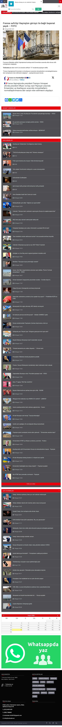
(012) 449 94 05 (8, 709)
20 (38, 627)
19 (28, 627)
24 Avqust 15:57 (18, 360)
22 (52, 627)
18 (21, 627)
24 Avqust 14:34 (18, 444)
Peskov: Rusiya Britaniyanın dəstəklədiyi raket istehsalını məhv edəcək (32, 365)
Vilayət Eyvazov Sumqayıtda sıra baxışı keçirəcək (26, 288)
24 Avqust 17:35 (18, 302)
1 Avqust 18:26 (18, 548)
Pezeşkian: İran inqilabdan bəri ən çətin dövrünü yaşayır (28, 578)
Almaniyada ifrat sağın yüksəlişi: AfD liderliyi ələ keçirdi (28, 306)
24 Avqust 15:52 (18, 368)
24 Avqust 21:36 (18, 231)
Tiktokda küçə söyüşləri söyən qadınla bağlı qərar (26, 562)
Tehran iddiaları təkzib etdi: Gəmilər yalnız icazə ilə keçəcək (29, 503)
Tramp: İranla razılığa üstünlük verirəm (23, 536)
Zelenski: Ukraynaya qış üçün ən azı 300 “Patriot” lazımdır (29, 245)
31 (10, 632)
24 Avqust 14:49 (18, 436)
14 (45, 625)
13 (38, 625)
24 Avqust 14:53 (18, 427)
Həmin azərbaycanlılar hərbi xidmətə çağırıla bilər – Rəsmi (29, 407)
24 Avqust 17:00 (18, 318)
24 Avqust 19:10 (18, 248)
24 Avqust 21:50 (18, 223)
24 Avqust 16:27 (18, 343)
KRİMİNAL (35, 682)
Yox (33, 9)
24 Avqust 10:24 (18, 132)
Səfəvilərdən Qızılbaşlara (20, 177)
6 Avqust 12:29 (18, 556)
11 (21, 625)
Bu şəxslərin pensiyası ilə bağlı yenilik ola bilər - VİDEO (28, 122)
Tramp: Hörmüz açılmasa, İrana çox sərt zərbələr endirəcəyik (29, 494)
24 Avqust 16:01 (18, 352)
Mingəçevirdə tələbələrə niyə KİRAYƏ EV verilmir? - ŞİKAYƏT (29, 399)
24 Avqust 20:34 (18, 240)
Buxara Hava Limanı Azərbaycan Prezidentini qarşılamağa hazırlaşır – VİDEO (34, 113)
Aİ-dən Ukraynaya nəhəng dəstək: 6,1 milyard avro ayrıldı (28, 457)
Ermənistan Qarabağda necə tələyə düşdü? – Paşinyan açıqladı (30, 466)
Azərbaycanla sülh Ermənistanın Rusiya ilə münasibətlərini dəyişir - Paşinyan (34, 449)
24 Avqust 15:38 (18, 385)
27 (38, 629)
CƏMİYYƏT (50, 682)
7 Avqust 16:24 (18, 590)
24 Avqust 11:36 (18, 115)
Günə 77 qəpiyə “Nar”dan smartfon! (22, 382)
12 (28, 625)
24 (10, 629)
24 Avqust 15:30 (18, 394)
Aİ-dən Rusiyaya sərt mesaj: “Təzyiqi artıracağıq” (26, 415)
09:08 (15, 164)
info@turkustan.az (9, 718)
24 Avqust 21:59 (18, 214)
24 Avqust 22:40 (18, 198)
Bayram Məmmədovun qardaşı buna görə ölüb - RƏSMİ (28, 390)
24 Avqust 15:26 (18, 402)
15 (52, 625)
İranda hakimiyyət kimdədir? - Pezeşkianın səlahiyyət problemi (30, 553)
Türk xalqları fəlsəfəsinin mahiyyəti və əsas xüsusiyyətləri (29, 169)
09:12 (15, 156)
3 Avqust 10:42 (18, 506)
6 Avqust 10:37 (18, 582)
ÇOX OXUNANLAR (8, 491)
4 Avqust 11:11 (18, 523)
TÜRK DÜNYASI (51, 689)
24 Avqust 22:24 (18, 206)
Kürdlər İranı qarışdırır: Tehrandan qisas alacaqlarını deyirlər (29, 570)
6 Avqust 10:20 (18, 540)
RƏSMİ (35, 696)
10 (10, 625)
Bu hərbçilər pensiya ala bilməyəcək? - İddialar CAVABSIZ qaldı (30, 315)
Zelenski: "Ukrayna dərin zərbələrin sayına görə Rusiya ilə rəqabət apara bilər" (34, 211)
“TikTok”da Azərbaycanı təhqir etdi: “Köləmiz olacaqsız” (28, 152)
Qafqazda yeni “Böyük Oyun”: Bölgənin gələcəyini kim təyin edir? (30, 331)
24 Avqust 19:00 (18, 256)
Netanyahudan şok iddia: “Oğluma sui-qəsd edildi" (26, 203)
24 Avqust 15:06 (18, 419)
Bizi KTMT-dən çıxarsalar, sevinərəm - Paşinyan (26, 474)
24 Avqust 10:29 (18, 124)
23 (59, 627)
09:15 (15, 147)
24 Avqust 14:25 (18, 452)
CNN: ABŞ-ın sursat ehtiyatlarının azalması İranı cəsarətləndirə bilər (31, 587)
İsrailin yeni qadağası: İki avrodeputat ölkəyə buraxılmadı (28, 424)
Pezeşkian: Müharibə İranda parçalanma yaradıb (26, 357)
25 (21, 629)
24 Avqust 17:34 (18, 310)
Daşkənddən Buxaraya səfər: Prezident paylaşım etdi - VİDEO (30, 373)
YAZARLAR (36, 692)
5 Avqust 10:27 (18, 498)
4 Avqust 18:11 (18, 573)
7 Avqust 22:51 (18, 514)
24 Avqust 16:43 (18, 326)
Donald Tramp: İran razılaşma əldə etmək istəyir (26, 511)
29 (52, 629)
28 (45, 629)
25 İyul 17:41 (17, 565)
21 (45, 627)
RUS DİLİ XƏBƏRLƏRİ (38, 685)
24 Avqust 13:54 (18, 478)
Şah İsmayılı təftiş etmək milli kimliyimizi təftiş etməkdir (28, 186)
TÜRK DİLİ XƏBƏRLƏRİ (39, 689)
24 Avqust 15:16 (18, 410)
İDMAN (35, 678)
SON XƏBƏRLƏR (8, 140)
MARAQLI (43, 692)
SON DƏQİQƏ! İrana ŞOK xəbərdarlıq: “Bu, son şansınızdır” (29, 519)
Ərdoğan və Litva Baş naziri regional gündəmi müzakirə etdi (29, 253)
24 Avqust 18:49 (18, 265)
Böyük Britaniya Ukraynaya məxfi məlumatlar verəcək (27, 340)
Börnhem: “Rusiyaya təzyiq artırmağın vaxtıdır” (25, 261)
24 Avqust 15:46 (18, 377)
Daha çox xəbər (31, 484)
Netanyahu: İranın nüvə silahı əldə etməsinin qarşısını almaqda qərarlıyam (33, 528)
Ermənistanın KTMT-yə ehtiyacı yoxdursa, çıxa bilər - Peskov (29, 441)
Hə (38, 9)
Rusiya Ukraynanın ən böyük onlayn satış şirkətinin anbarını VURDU (31, 545)
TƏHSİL (43, 682)
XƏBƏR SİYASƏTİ (43, 678)
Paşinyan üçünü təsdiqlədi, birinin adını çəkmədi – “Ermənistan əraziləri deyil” (34, 432)
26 (28, 629)
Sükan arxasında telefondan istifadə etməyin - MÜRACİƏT (29, 130)
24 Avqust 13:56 (18, 469)
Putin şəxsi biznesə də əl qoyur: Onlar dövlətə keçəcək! (28, 161)
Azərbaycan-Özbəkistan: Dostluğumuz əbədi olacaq (27, 144)
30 (59, 629)
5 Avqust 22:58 (18, 531)
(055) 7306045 (8, 712)
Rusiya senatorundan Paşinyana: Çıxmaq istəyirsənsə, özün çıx (30, 323)
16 (59, 625)
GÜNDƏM (51, 692)
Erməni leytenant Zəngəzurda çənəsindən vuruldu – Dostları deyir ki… (32, 280)
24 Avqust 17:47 (18, 283)
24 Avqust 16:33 (18, 335)
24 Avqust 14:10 (18, 461)
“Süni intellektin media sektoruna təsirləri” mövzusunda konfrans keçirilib (33, 236)
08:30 (15, 189)
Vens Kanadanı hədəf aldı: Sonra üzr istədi (24, 194)
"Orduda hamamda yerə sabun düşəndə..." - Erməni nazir (28, 348)
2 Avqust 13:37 (18, 598)
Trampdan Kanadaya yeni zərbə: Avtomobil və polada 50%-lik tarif (31, 228)
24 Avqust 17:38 (18, 291)
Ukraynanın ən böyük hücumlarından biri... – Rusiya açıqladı (29, 595)
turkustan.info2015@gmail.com (13, 715)
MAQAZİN (53, 678)
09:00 (15, 172)
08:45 (15, 181)
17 (10, 627)
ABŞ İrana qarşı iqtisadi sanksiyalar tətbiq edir (25, 219)
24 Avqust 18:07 (18, 275)
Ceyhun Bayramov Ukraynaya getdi (22, 604)
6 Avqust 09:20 (18, 607)
